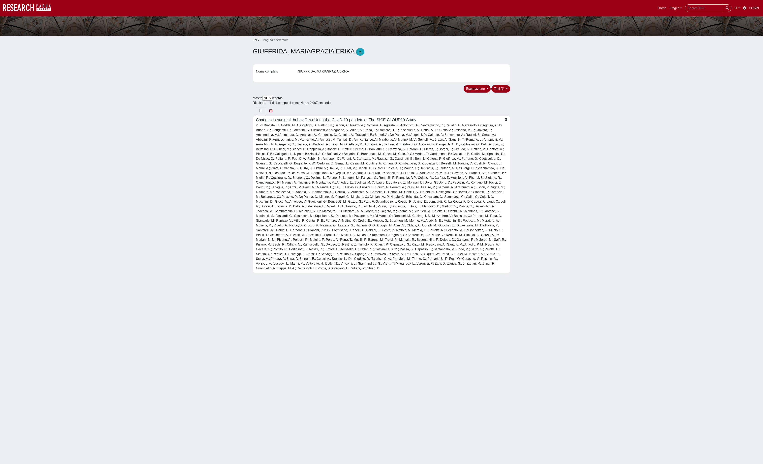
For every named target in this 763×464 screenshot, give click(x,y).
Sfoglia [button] (674, 8)
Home (662, 8)
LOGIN (754, 8)
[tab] (261, 111)
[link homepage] (28, 8)
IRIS (256, 40)
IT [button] (736, 8)
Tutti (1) (499, 88)
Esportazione (476, 88)
